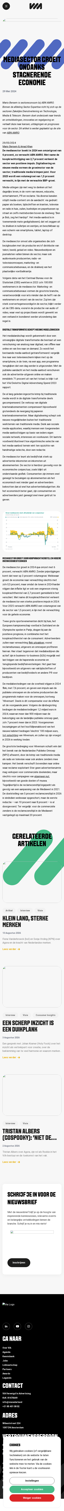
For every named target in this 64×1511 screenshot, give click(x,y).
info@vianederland (12, 1402)
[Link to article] (32, 882)
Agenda (6, 1352)
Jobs (5, 1360)
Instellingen (32, 1480)
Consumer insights (45, 1015)
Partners (7, 1369)
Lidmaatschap (9, 1365)
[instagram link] (28, 1326)
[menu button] (6, 6)
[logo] (36, 6)
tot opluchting (10, 735)
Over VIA (6, 1348)
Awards (6, 1373)
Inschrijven (19, 1262)
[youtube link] (17, 1326)
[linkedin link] (6, 1326)
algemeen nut (41, 776)
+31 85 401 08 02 (10, 1406)
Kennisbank (8, 1356)
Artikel (9, 910)
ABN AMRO (13, 132)
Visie (40, 910)
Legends (6, 1378)
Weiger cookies (32, 1497)
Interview (25, 910)
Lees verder (9, 949)
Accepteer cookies (32, 1489)
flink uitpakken (36, 642)
